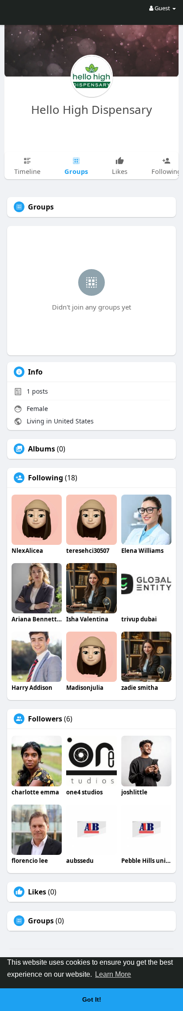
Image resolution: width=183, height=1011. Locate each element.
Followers (45, 718)
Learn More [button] (113, 974)
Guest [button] (162, 8)
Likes (37, 891)
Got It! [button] (91, 999)
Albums (41, 448)
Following (45, 477)
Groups (41, 920)
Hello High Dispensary (91, 109)
